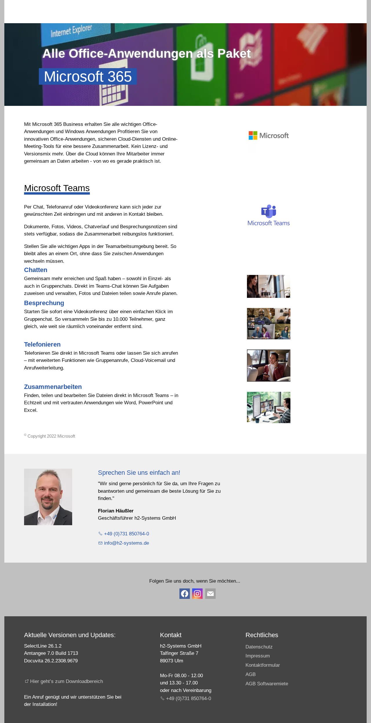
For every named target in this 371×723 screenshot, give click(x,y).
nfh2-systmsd (125, 543)
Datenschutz (259, 647)
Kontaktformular (262, 665)
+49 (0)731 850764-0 (126, 534)
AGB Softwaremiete (266, 683)
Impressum (257, 656)
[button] (210, 593)
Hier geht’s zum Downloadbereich (66, 681)
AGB (250, 674)
